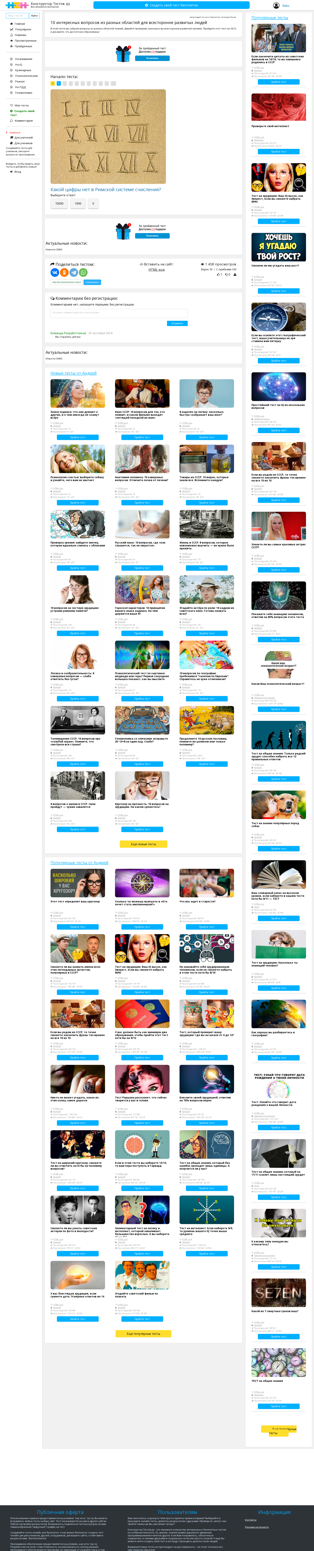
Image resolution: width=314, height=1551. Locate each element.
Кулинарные (22, 70)
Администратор (262, 419)
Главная (20, 23)
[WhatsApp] (83, 272)
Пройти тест (78, 437)
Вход (17, 171)
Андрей (198, 17)
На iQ (18, 64)
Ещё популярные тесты (143, 1334)
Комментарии (24, 120)
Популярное (23, 29)
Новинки (20, 35)
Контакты (250, 1519)
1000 (78, 203)
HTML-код (156, 269)
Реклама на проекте (257, 1527)
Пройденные (23, 46)
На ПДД (20, 87)
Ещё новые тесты (143, 844)
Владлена (258, 140)
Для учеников (24, 143)
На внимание (23, 59)
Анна (256, 906)
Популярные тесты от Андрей (79, 862)
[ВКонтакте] (55, 272)
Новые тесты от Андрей (74, 373)
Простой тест (215, 17)
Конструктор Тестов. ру (50, 4)
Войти (286, 5)
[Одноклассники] (64, 272)
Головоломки (23, 92)
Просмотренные (26, 40)
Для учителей (24, 137)
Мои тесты (22, 105)
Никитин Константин (264, 697)
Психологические (26, 76)
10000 (59, 203)
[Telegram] (73, 272)
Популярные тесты (269, 17)
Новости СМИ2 (54, 249)
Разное (19, 81)
